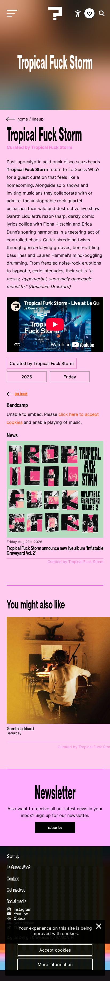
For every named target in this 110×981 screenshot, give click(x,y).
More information (55, 964)
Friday (70, 376)
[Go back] (11, 119)
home (22, 119)
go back (21, 393)
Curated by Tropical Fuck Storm (42, 363)
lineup (38, 119)
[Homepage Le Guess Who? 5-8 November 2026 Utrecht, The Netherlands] (55, 13)
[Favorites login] (89, 13)
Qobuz (19, 918)
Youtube (20, 914)
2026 (26, 376)
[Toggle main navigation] (10, 13)
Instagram (22, 909)
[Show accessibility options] (78, 13)
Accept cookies (55, 950)
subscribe (55, 827)
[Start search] (100, 13)
